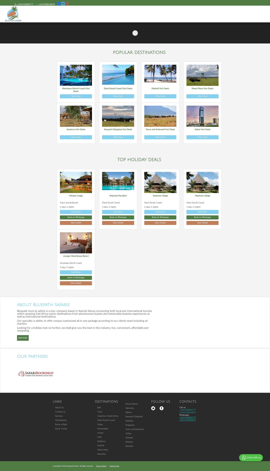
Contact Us (60, 412)
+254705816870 (46, 4)
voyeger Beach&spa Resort (76, 256)
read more (22, 338)
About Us (59, 408)
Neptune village (160, 196)
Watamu (129, 442)
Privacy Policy (101, 466)
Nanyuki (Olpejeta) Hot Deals (118, 129)
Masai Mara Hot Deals (202, 89)
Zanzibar (129, 446)
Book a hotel (61, 429)
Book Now (76, 212)
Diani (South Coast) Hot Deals (118, 89)
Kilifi (99, 437)
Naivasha (129, 408)
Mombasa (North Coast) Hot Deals (76, 90)
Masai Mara (102, 450)
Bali (99, 408)
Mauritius (101, 454)
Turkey (128, 433)
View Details (76, 223)
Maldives (101, 441)
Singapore (130, 425)
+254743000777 (25, 4)
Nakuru (128, 412)
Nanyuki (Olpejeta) (134, 417)
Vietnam (129, 438)
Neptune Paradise (118, 196)
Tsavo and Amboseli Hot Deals (160, 129)
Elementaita (102, 429)
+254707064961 (187, 420)
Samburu (129, 421)
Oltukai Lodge (76, 196)
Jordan (100, 433)
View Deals (76, 96)
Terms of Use (114, 466)
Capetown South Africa (107, 416)
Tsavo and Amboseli (134, 429)
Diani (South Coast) (106, 420)
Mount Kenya (131, 404)
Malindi (100, 446)
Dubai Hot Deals (203, 129)
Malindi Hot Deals (160, 89)
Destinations (61, 420)
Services (59, 416)
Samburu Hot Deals (76, 129)
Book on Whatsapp (76, 217)
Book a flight (61, 424)
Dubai (100, 424)
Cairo (99, 412)
